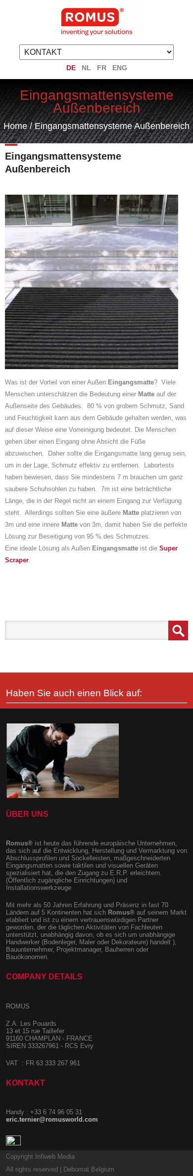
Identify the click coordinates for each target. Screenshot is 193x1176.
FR (101, 68)
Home (15, 126)
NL (86, 68)
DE (71, 68)
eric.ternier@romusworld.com (52, 1119)
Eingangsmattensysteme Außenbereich (112, 126)
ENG (119, 68)
